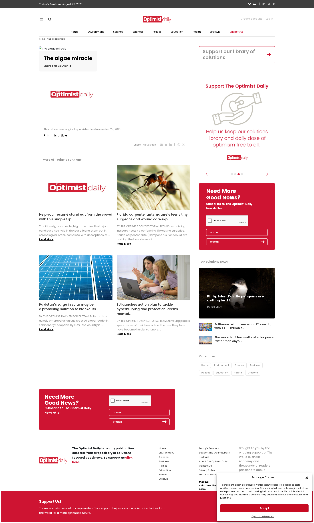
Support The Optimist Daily (214, 452)
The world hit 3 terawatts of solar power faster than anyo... (244, 339)
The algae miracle (56, 39)
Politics (157, 32)
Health (197, 32)
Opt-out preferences (262, 516)
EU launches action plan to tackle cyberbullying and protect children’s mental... (147, 309)
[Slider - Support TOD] (238, 174)
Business (138, 32)
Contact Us (205, 465)
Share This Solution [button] (56, 66)
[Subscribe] (232, 174)
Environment (96, 32)
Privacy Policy (207, 470)
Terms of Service (209, 474)
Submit (263, 242)
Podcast (204, 457)
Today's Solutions (209, 448)
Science (118, 32)
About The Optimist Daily (213, 461)
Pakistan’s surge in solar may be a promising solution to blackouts (67, 306)
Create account (251, 19)
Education (177, 32)
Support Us (236, 32)
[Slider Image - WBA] (235, 174)
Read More (46, 239)
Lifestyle (215, 32)
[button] (307, 477)
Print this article (55, 135)
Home (74, 32)
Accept (264, 508)
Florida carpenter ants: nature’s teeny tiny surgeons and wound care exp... (152, 216)
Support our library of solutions (229, 54)
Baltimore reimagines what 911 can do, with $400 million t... (242, 326)
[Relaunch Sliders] (242, 174)
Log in (269, 19)
